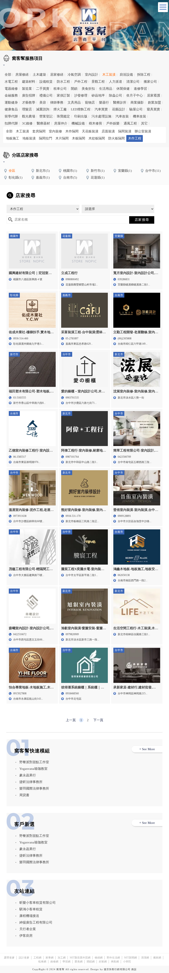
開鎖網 (91, 961)
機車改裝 (139, 116)
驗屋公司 (136, 109)
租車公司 (60, 88)
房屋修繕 (22, 74)
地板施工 (12, 138)
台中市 (153, 170)
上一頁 (71, 720)
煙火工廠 (60, 109)
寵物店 (90, 102)
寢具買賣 (153, 109)
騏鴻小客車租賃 (30, 909)
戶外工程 (80, 81)
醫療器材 (43, 123)
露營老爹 (9, 957)
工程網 (37, 957)
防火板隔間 (116, 138)
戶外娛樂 (112, 123)
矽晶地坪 (98, 95)
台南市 (70, 177)
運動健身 (11, 102)
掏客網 (115, 961)
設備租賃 (46, 81)
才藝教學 (28, 102)
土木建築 (39, 74)
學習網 (66, 961)
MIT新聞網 (130, 957)
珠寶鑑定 (63, 116)
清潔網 (145, 957)
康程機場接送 (29, 916)
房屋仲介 (60, 123)
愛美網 (79, 961)
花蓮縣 (98, 177)
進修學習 (140, 88)
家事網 (49, 957)
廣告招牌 (28, 95)
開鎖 (74, 88)
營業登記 (46, 116)
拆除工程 (143, 74)
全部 (8, 74)
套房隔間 (39, 131)
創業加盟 (154, 102)
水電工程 (11, 81)
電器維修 (11, 88)
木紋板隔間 (96, 138)
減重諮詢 (42, 109)
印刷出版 (80, 116)
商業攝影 (137, 102)
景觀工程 (98, 81)
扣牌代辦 (11, 123)
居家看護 (153, 95)
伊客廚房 (26, 935)
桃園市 (70, 170)
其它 (144, 123)
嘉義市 (43, 177)
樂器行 (104, 102)
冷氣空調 (74, 74)
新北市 (43, 170)
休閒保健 (123, 88)
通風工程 (130, 123)
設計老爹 (24, 957)
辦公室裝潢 (143, 131)
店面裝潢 (108, 131)
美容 (42, 102)
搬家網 (157, 957)
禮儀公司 (46, 95)
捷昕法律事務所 (30, 782)
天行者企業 (27, 929)
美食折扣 (88, 88)
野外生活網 (113, 957)
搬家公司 (150, 81)
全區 (12, 170)
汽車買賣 (101, 109)
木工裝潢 (109, 74)
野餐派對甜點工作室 (34, 762)
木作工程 (134, 138)
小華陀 (127, 961)
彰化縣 (15, 177)
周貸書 (24, 795)
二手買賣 (42, 88)
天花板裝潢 (90, 131)
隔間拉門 (45, 138)
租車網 (42, 961)
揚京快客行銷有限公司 (117, 969)
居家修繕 (56, 74)
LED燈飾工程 (80, 109)
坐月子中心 (134, 95)
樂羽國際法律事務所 (34, 788)
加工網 (62, 957)
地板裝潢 (29, 138)
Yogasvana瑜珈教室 (33, 768)
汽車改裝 (122, 116)
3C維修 (27, 123)
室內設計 (91, 74)
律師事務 (56, 102)
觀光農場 (28, 116)
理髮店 (27, 109)
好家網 (103, 961)
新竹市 (98, 170)
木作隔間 (72, 131)
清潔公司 (133, 81)
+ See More (147, 749)
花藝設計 (118, 109)
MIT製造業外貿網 (80, 957)
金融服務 (11, 95)
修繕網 (99, 957)
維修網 (54, 961)
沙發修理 (80, 95)
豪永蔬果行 (27, 775)
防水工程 (63, 81)
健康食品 (11, 109)
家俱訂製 (63, 95)
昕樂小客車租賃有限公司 (37, 902)
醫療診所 (119, 102)
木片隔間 (62, 138)
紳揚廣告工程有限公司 (35, 922)
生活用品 (105, 88)
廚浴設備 (126, 74)
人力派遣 (115, 81)
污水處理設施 (101, 116)
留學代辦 (11, 116)
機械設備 (78, 123)
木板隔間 (78, 138)
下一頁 (98, 720)
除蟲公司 (115, 95)
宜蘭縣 (125, 170)
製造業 (27, 88)
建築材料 (28, 81)
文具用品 (74, 102)
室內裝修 (55, 131)
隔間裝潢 (124, 131)
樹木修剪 (95, 123)
